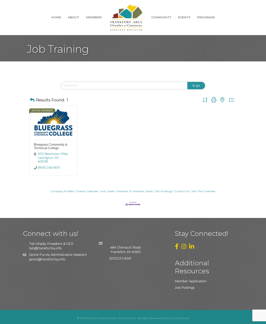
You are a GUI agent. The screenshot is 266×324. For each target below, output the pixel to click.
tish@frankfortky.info (45, 248)
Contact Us (181, 191)
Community (161, 17)
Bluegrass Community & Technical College (50, 146)
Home (56, 17)
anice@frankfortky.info (47, 259)
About (73, 17)
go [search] (198, 85)
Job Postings (163, 191)
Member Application (191, 281)
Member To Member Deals (134, 191)
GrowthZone (181, 318)
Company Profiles (62, 191)
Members (94, 17)
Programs (206, 17)
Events (184, 17)
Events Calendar (87, 191)
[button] (32, 100)
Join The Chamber (204, 191)
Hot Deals (107, 191)
